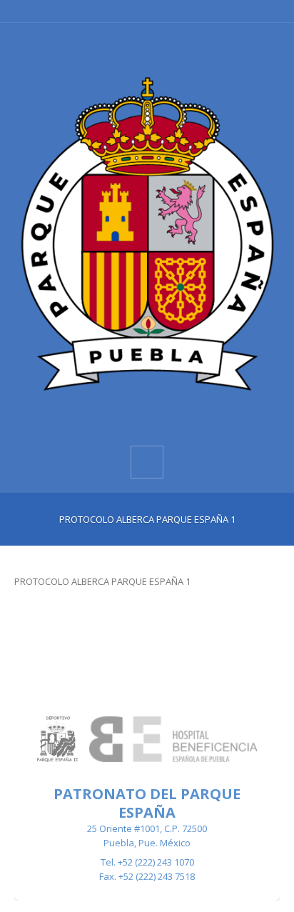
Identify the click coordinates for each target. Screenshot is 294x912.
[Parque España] (147, 233)
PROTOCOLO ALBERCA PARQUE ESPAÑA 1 (102, 581)
